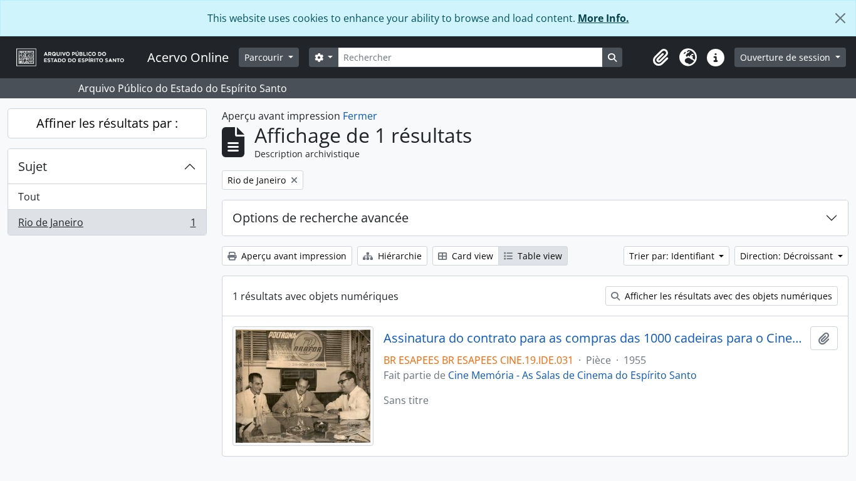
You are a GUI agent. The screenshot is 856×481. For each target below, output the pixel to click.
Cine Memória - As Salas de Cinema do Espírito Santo (572, 375)
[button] (660, 57)
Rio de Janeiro (107, 225)
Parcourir (265, 57)
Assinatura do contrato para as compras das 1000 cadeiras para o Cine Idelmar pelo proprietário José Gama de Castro (594, 338)
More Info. (603, 18)
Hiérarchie (398, 256)
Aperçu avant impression (293, 256)
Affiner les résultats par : (107, 123)
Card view (471, 256)
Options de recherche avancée (320, 217)
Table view (538, 256)
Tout (29, 197)
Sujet (32, 166)
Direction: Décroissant (787, 256)
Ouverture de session (786, 57)
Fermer (360, 116)
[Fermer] (840, 18)
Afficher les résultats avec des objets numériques (727, 296)
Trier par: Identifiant (673, 256)
